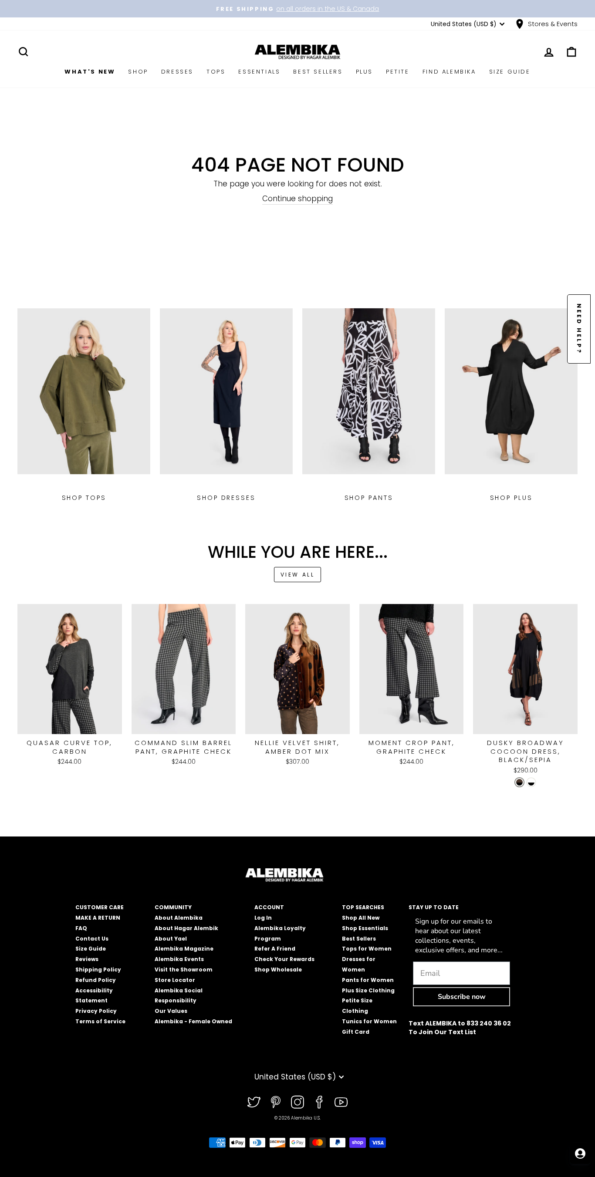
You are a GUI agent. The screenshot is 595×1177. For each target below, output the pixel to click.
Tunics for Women (369, 1021)
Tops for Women (367, 948)
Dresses (177, 71)
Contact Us (91, 938)
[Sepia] (519, 782)
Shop (138, 71)
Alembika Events (179, 959)
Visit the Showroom (184, 969)
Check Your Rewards (284, 959)
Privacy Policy (96, 1011)
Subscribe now (462, 997)
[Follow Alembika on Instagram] (297, 1102)
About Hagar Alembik (186, 928)
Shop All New (360, 917)
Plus (364, 71)
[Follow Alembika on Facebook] (319, 1102)
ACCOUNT (269, 907)
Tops (215, 71)
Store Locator (175, 980)
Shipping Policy (98, 969)
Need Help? (579, 329)
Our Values (171, 1011)
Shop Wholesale (278, 969)
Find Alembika (449, 71)
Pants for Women (368, 980)
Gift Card (355, 1031)
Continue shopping (297, 199)
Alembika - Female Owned (193, 1021)
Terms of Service (100, 1021)
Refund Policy (95, 980)
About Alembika (179, 917)
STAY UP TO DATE (434, 907)
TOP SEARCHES (363, 907)
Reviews (86, 959)
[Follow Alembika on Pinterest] (275, 1102)
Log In (263, 917)
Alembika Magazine (184, 948)
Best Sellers (317, 71)
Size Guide (510, 71)
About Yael (171, 938)
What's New (89, 71)
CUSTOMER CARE (99, 907)
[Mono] (531, 782)
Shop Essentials (365, 928)
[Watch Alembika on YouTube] (341, 1102)
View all (298, 574)
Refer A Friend (274, 948)
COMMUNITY (173, 907)
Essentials (259, 71)
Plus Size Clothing (368, 990)
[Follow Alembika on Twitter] (253, 1102)
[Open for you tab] (580, 1153)
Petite (397, 71)
